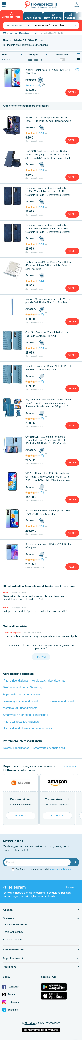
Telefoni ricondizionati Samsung (22, 687)
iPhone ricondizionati (15, 680)
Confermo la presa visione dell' (43, 869)
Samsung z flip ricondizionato (21, 701)
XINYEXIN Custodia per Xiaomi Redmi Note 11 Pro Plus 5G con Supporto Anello (48, 119)
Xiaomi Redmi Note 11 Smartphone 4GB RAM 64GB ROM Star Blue (47, 512)
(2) (39, 85)
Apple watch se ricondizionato (21, 694)
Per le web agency (13, 932)
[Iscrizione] (75, 862)
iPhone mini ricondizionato (59, 701)
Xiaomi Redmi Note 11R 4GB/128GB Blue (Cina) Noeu (48, 546)
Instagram (13, 1002)
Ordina (32, 54)
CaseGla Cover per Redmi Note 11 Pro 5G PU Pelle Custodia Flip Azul (48, 368)
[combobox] (17, 25)
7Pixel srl (30, 1023)
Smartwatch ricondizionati (49, 747)
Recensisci (31, 85)
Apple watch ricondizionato (48, 680)
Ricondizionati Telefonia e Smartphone (36, 33)
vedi (71, 92)
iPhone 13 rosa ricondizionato (21, 721)
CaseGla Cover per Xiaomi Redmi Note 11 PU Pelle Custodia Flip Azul (48, 334)
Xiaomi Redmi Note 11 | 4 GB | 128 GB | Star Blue (47, 71)
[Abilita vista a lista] (78, 54)
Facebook (13, 986)
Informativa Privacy (60, 869)
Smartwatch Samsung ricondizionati (25, 714)
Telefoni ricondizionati (16, 747)
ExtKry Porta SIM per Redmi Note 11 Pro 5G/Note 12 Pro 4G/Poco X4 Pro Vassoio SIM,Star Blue (48, 265)
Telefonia (13, 33)
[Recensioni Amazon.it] (31, 133)
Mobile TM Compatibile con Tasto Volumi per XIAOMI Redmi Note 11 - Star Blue (48, 301)
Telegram (12, 1009)
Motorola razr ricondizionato (20, 707)
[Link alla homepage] (4, 33)
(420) (41, 133)
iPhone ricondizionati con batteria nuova (27, 728)
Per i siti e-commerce (15, 924)
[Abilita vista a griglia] (78, 59)
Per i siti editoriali (12, 939)
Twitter (11, 994)
